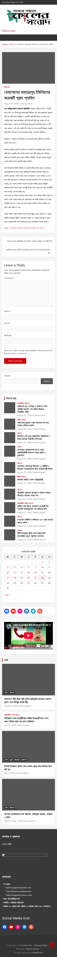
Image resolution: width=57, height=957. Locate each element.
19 (21, 578)
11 (15, 572)
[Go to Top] (52, 944)
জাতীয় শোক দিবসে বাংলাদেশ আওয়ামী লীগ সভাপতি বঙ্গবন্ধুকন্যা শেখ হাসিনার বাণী (33, 507)
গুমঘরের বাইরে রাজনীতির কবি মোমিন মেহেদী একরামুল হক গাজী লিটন (30, 241)
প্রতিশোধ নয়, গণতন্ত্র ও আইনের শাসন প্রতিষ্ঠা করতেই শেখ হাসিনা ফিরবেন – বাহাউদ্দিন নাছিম (32, 409)
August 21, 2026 (24, 539)
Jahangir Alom (26, 104)
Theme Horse (32, 949)
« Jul (6, 595)
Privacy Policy (40, 945)
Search (7, 376)
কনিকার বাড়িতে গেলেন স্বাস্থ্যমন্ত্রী (30, 479)
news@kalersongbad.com (18, 891)
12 (21, 572)
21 (35, 578)
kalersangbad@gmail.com (18, 887)
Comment (9, 278)
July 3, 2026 (9, 773)
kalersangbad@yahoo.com (19, 895)
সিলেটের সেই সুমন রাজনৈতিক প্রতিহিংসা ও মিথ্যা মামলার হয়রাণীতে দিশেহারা (33, 437)
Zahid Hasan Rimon (26, 821)
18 (15, 578)
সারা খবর (17, 760)
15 (42, 572)
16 (49, 572)
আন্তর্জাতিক (20, 403)
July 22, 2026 (10, 725)
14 (35, 572)
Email (7, 323)
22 (42, 578)
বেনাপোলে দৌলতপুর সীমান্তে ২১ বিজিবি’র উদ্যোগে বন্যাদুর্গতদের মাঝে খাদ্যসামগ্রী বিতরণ (35, 467)
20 (28, 578)
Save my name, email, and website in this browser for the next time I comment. (28, 352)
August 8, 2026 (10, 706)
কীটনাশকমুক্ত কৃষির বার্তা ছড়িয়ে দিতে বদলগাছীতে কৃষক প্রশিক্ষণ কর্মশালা (31, 534)
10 (8, 572)
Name (7, 311)
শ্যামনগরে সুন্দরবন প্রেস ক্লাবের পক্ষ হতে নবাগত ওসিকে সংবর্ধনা (33, 424)
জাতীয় (18, 420)
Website (7, 335)
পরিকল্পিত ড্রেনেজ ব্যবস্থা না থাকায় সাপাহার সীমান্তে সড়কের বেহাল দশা (33, 494)
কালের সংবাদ (27, 945)
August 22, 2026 (24, 415)
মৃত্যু (11, 760)
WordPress (38, 952)
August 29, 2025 (11, 104)
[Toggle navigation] (5, 37)
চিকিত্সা (19, 477)
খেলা (6, 659)
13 (28, 572)
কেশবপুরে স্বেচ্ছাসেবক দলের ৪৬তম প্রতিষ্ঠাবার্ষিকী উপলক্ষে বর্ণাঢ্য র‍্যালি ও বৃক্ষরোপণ (31, 452)
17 (8, 578)
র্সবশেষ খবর (11, 398)
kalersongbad (39, 415)
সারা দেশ (7, 87)
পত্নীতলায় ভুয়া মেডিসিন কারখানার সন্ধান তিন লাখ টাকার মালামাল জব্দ (28, 251)
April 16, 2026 (10, 821)
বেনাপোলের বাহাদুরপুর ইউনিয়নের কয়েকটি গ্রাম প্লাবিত (26, 228)
